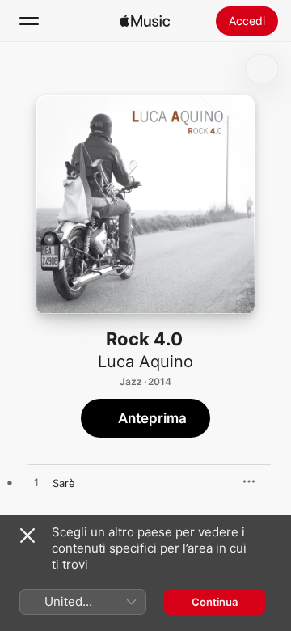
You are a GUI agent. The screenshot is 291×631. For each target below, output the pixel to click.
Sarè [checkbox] (64, 482)
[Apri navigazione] (29, 21)
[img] (145, 21)
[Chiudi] (27, 535)
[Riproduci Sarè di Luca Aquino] (36, 483)
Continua (215, 601)
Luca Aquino (145, 361)
